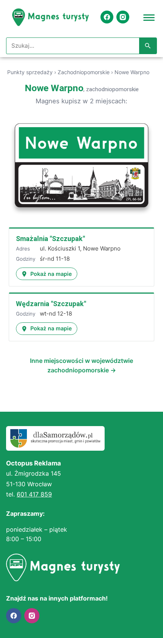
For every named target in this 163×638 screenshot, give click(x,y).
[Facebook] (106, 17)
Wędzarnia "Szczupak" (51, 304)
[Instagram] (122, 17)
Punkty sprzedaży (30, 72)
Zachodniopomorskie (84, 72)
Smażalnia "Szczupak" (50, 239)
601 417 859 (34, 494)
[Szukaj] (148, 46)
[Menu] (149, 17)
